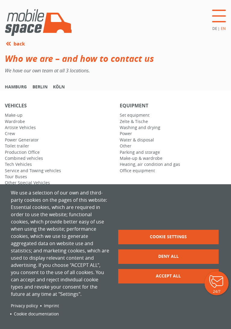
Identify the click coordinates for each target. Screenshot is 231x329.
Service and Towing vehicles (33, 170)
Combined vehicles (24, 158)
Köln (59, 87)
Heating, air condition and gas (150, 164)
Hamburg (16, 87)
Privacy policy (24, 305)
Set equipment (134, 115)
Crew (10, 133)
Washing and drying (140, 127)
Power (126, 133)
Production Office (22, 152)
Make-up (14, 115)
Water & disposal (137, 140)
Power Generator (22, 140)
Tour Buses (16, 176)
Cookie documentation (36, 314)
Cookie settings (168, 236)
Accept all (168, 276)
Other (125, 146)
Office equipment (137, 170)
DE (214, 28)
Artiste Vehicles (20, 127)
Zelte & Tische (134, 121)
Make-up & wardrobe (141, 158)
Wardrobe (15, 121)
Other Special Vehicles (27, 182)
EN (223, 28)
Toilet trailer (17, 146)
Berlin (40, 87)
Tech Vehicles (18, 164)
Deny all (168, 256)
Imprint (51, 305)
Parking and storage (140, 152)
